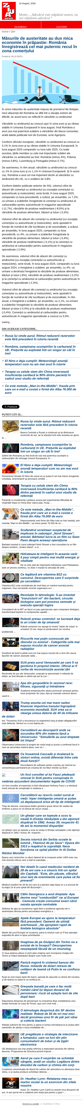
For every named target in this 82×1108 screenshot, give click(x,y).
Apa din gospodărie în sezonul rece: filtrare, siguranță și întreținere (46, 685)
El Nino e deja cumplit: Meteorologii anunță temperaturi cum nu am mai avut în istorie (36, 362)
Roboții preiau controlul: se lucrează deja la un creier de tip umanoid (50, 620)
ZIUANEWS (20, 27)
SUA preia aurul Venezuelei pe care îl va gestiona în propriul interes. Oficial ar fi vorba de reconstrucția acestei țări (49, 666)
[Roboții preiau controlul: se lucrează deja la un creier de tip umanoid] (10, 622)
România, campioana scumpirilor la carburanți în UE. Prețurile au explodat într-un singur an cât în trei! (40, 350)
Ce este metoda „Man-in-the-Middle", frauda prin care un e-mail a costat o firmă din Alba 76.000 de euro (40, 389)
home (5, 31)
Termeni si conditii (30, 1104)
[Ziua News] (9, 11)
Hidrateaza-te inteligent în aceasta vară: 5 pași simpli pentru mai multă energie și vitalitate (49, 557)
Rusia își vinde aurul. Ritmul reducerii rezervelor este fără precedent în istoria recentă (40, 337)
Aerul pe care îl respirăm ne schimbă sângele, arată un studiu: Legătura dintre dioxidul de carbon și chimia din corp (49, 1062)
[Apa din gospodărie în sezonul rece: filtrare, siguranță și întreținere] (10, 687)
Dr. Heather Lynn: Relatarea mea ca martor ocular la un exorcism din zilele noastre (48, 1082)
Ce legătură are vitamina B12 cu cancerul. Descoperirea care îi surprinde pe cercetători (49, 578)
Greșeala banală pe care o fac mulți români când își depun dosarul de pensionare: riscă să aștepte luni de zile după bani (49, 991)
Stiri (13, 31)
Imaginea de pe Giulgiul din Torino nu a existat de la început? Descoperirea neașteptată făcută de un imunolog (48, 946)
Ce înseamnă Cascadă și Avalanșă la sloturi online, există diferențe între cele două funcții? (49, 758)
